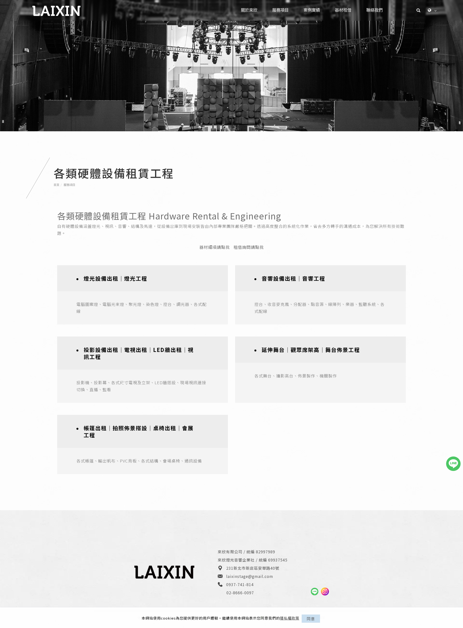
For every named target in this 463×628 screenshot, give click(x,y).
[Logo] (56, 10)
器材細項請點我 (214, 247)
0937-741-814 (240, 584)
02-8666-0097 (240, 592)
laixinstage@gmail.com (249, 576)
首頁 (56, 185)
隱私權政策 (289, 618)
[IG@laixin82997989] (325, 591)
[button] (418, 10)
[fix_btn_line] (453, 463)
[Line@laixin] (315, 591)
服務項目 (69, 185)
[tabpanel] (231, 65)
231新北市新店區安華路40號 (252, 568)
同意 (311, 618)
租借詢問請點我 (248, 247)
